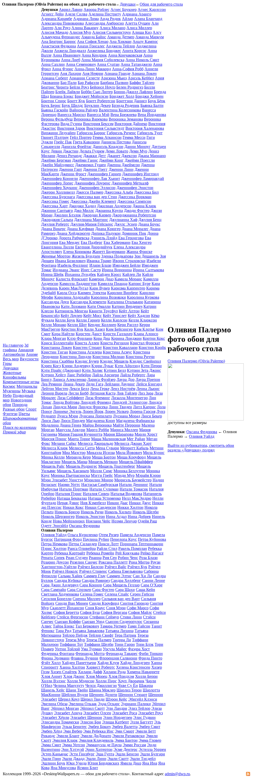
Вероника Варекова (91, 119)
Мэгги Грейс (102, 475)
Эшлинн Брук (53, 763)
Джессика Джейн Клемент (93, 201)
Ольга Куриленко (83, 535)
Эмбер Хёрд (51, 731)
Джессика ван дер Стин (96, 197)
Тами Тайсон (138, 626)
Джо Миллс (84, 210)
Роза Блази (148, 557)
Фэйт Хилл (51, 663)
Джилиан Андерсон (114, 206)
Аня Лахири (70, 73)
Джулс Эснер (125, 224)
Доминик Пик (134, 233)
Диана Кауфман (80, 229)
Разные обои (14, 409)
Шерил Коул (68, 699)
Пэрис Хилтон (54, 548)
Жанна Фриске (139, 251)
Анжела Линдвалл (70, 50)
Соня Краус (95, 608)
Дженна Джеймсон (123, 165)
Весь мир (11, 359)
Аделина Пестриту (104, 14)
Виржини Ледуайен (58, 133)
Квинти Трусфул (103, 311)
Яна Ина (149, 763)
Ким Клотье (144, 329)
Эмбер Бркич (99, 726)
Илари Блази (100, 265)
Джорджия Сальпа (57, 219)
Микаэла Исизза (101, 452)
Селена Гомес (92, 594)
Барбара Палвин (114, 82)
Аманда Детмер (120, 37)
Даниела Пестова (116, 142)
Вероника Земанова (126, 119)
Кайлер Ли (131, 274)
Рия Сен (110, 557)
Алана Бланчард (148, 18)
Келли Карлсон (114, 320)
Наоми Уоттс (69, 484)
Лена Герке (99, 388)
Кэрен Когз (51, 366)
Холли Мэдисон (80, 681)
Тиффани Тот (71, 644)
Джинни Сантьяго (57, 210)
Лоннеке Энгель (67, 411)
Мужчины (12, 391)
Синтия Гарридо (134, 603)
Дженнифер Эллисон (97, 187)
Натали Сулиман (104, 489)
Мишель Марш (74, 462)
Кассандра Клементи (88, 302)
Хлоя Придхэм (121, 676)
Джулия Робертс (55, 224)
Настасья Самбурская (99, 484)
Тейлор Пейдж (75, 635)
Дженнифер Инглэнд (140, 174)
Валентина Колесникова (120, 110)
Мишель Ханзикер (73, 471)
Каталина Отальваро (125, 302)
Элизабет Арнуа (68, 713)
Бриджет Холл (121, 96)
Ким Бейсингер (119, 329)
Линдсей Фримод (95, 402)
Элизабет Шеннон (86, 717)
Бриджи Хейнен (149, 96)
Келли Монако (53, 325)
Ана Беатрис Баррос (58, 41)
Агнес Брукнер (123, 9)
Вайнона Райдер (83, 110)
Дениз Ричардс (69, 156)
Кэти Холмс (92, 370)
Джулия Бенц (149, 219)
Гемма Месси (134, 137)
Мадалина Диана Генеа (61, 425)
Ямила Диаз (130, 763)
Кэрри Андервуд (76, 366)
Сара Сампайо (53, 589)
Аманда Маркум (149, 37)
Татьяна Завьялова (88, 631)
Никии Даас (117, 503)
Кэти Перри (151, 366)
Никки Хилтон (130, 507)
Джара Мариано (152, 156)
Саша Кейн (145, 589)
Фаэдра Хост (139, 649)
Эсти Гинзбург (82, 754)
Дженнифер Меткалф (130, 183)
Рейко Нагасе (152, 553)
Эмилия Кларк (65, 740)
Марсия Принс (54, 439)
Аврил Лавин (71, 9)
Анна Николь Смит (142, 60)
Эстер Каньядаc (54, 754)
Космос (9, 386)
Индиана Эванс (66, 270)
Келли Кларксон (142, 320)
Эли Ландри (116, 708)
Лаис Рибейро (79, 375)
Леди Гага (94, 384)
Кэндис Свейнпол (145, 361)
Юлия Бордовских (103, 763)
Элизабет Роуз (150, 713)
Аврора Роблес (96, 9)
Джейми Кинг (111, 160)
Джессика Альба (118, 192)
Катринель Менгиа (71, 311)
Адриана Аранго (136, 14)
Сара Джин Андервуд (59, 585)
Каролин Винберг (122, 293)
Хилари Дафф (90, 672)
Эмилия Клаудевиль (96, 740)
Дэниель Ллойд (103, 238)
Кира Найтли (63, 334)
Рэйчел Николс (65, 571)
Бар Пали (68, 82)
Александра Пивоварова (62, 23)
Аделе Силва (76, 14)
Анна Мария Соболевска (102, 60)
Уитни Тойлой (67, 649)
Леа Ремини (51, 384)
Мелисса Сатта (82, 448)
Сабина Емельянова (125, 571)
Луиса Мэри (67, 416)
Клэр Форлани (79, 338)
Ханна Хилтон (72, 667)
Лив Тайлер (127, 393)
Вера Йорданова (152, 114)
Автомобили (14, 354)
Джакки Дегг (94, 156)
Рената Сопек (53, 557)
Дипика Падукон (106, 233)
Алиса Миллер (139, 28)
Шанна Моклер (102, 690)
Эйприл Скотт (92, 708)
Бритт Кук (76, 101)
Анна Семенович (81, 64)
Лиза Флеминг (97, 398)
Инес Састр (91, 270)
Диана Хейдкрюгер (73, 233)
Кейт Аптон (129, 311)
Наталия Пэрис (68, 494)
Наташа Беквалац (72, 498)
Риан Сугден (77, 557)
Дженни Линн (121, 169)
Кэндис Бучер (87, 361)
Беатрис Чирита (55, 87)
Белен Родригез (129, 87)
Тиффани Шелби (98, 644)
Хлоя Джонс (74, 676)
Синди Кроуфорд (104, 603)
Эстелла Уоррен (152, 749)
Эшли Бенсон (127, 754)
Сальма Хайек (70, 576)
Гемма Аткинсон (107, 137)
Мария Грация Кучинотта (80, 434)
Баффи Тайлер (141, 82)
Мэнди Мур (124, 475)
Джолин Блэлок (67, 215)
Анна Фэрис (62, 69)
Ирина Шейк (52, 274)
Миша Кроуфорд (131, 457)
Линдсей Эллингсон (130, 402)
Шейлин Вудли (74, 694)
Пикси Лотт (108, 544)
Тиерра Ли (121, 640)
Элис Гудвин (144, 717)
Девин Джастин (64, 151)
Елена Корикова (77, 251)
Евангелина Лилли (57, 247)
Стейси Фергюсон (72, 617)
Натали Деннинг (133, 484)
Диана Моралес (135, 229)
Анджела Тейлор (120, 46)
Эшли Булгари (152, 754)
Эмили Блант (67, 736)
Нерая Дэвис (68, 503)
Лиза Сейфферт (70, 398)
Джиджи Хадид (82, 206)
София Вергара (114, 612)
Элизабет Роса (124, 713)
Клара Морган (53, 338)
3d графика (15, 347)
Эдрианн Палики (136, 704)
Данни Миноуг (137, 146)
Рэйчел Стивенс (93, 571)
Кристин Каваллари (120, 347)
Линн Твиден (120, 407)
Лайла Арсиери (105, 375)
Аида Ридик (110, 18)
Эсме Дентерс (125, 749)
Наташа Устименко (104, 498)
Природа (19, 404)
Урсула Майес (115, 649)
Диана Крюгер (108, 229)
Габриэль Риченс (121, 133)
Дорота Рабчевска (74, 238)
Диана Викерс (53, 229)
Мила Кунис (154, 452)
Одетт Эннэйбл (54, 525)
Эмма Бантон (126, 740)
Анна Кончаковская (125, 55)
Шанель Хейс (53, 690)
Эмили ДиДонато (95, 736)
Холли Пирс (106, 681)
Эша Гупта (105, 754)
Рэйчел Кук (137, 567)
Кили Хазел (94, 329)
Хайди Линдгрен (135, 663)
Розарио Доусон (55, 562)
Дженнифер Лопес (57, 183)
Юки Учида (76, 763)
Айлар (127, 18)
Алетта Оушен (137, 23)
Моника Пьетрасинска (70, 475)
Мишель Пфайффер (136, 462)
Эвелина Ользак (83, 704)
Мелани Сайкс (64, 443)
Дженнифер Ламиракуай (142, 178)
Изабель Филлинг (72, 265)
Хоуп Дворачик (131, 681)
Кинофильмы (14, 377)
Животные (12, 372)
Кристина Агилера (85, 352)
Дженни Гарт (70, 169)
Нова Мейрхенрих (69, 521)
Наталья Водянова (126, 494)
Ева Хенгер (142, 242)
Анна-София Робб (127, 69)
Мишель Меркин (103, 462)
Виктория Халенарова (144, 128)
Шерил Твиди (92, 699)
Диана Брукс (149, 224)
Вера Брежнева (123, 114)
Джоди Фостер (137, 210)
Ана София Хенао (92, 41)
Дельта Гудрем (91, 151)
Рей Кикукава (127, 553)
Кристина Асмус (117, 352)
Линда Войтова (66, 402)
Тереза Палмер (98, 640)
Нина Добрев (139, 516)
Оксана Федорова (84, 525)
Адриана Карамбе (56, 18)
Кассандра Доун (55, 302)
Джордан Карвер (96, 215)
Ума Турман (91, 649)
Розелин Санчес (84, 562)
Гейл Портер (81, 137)
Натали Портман (73, 489)
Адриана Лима (86, 18)
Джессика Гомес (55, 201)
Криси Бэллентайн (57, 343)
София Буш (90, 612)
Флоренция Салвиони (118, 658)
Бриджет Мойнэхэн (91, 96)
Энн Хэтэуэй (72, 749)
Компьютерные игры (21, 382)
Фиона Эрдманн (55, 658)
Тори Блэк (145, 644)
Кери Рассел (127, 325)
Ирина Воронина (117, 270)
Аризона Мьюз (114, 78)
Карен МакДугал (73, 288)
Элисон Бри (90, 722)
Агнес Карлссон (152, 9)
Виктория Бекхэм (98, 124)
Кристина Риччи (140, 356)
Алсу (157, 32)
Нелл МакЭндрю (136, 498)
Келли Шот (77, 325)
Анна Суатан (108, 64)
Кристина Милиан (108, 356)
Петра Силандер (83, 544)
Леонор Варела (54, 393)
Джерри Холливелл (58, 192)
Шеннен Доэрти (103, 694)
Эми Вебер (72, 731)
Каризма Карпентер (128, 288)
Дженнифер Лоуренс (92, 183)
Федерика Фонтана (57, 653)
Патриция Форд (68, 539)
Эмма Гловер (150, 740)
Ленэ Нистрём (122, 388)
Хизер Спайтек (64, 672)
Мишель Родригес (81, 466)
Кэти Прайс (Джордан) (61, 370)
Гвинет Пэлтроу (55, 137)
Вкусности (29, 359)
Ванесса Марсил (71, 114)
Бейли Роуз (79, 87)
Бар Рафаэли (88, 82)
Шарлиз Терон (129, 690)
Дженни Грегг (95, 169)
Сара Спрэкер (79, 589)
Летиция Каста (103, 393)
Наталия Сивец (96, 494)
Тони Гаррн (125, 644)
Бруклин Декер (97, 105)
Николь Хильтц (118, 512)
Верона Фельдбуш (57, 119)
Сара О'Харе (151, 585)
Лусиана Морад (126, 416)
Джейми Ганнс (85, 160)
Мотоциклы (27, 386)
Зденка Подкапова (117, 256)
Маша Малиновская (108, 439)
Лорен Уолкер (117, 411)
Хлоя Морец (96, 676)
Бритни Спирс (53, 101)
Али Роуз (62, 28)
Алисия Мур (80, 32)
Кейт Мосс (92, 315)
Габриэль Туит (149, 133)
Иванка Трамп (99, 261)
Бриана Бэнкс (62, 96)
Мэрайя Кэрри (148, 475)
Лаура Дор (126, 379)
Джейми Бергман (56, 160)
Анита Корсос (134, 50)
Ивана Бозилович (70, 261)
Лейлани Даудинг (119, 384)
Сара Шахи (125, 589)
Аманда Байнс (93, 37)
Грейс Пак (63, 142)
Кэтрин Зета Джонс (144, 370)
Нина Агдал (116, 516)
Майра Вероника (97, 425)
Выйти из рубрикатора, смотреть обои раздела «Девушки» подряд (201, 447)
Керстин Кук (72, 329)
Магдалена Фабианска (135, 420)
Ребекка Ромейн (100, 553)
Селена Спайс (117, 594)
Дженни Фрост (73, 174)
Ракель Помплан (132, 548)
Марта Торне (79, 439)
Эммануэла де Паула (104, 745)
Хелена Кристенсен (133, 667)
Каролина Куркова (143, 297)
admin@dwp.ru (177, 774)
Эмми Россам (134, 745)
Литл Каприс (144, 407)
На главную (13, 345)
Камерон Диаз (101, 279)
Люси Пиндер (73, 420)
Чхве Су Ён (128, 685)
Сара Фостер (103, 589)
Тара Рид (63, 631)
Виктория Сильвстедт (105, 128)
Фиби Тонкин (151, 653)
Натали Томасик (134, 489)
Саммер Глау (95, 576)
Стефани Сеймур (104, 617)
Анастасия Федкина (58, 46)
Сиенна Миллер (87, 599)
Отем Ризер (109, 535)
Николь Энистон (90, 516)
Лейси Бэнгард (149, 384)
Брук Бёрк (156, 101)
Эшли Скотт (118, 758)
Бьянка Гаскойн (54, 110)
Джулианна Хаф (123, 219)
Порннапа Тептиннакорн (141, 544)
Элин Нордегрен (117, 717)
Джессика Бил (146, 192)
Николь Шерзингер (58, 516)
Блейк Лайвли (67, 92)
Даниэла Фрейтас (76, 146)
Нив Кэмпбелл (93, 503)
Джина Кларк (144, 206)
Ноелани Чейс (98, 521)
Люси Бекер (151, 416)
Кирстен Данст (89, 334)
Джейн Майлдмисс (57, 165)
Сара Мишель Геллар (121, 585)
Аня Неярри (92, 73)
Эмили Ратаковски (128, 736)
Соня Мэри (116, 608)
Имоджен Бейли (126, 265)
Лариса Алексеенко (69, 379)
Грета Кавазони (86, 142)
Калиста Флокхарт (72, 279)
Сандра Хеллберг (126, 580)
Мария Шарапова (118, 434)
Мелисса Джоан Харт (133, 443)
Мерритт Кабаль (134, 448)
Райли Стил (107, 548)
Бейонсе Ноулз (102, 87)
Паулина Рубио (96, 539)
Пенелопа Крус (123, 539)
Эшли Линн (96, 758)
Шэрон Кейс (116, 699)
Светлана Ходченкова (60, 594)
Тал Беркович (87, 626)
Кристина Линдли (75, 356)
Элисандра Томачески (60, 722)
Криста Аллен (87, 343)
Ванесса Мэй (98, 114)
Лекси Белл (79, 388)
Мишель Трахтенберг (116, 466)
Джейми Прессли (140, 160)
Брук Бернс (51, 105)
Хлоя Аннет (51, 676)
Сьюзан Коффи (68, 621)
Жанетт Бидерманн (108, 251)
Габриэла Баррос (91, 133)
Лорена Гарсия (142, 411)
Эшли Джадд (73, 758)
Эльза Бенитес (74, 726)
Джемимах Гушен (90, 165)
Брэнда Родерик (125, 105)
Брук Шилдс (72, 105)
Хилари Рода (114, 672)
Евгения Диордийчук (93, 247)
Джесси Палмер (89, 192)
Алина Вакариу (85, 28)
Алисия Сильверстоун (111, 32)
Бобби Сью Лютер (97, 92)
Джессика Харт (54, 206)
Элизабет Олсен (97, 713)
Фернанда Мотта (90, 653)
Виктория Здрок (71, 128)
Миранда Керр (78, 457)
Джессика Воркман (135, 197)
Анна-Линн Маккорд (92, 69)
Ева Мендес (69, 242)
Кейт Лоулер (71, 315)
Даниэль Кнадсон (108, 146)
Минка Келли (53, 457)
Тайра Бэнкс (63, 626)
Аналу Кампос (145, 41)
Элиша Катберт (115, 722)
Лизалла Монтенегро (129, 398)
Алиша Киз (142, 32)
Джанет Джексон (122, 156)
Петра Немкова (54, 544)
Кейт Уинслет (115, 315)
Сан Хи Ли (142, 576)
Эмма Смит (51, 745)
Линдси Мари (65, 407)
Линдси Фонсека (93, 407)
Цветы (24, 414)
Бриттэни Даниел (131, 101)
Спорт (31, 409)
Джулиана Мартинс (91, 219)
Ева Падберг (92, 242)
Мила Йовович (129, 452)
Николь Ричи (92, 512)
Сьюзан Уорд (93, 621)
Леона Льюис (148, 388)
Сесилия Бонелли (56, 599)
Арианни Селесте (84, 78)
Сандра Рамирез (96, 580)
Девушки (128, 4)
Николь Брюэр (67, 512)
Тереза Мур (75, 640)
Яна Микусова (63, 768)
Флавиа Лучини (84, 658)
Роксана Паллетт (113, 562)
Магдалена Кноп (100, 420)
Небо (7, 395)
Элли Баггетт (141, 722)
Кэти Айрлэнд (127, 366)
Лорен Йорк (93, 411)
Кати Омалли (99, 306)
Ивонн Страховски (128, 261)
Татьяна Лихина (119, 631)
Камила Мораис (128, 279)
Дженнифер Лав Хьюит (99, 178)
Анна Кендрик (94, 55)
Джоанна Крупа (109, 210)
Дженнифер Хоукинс (59, 187)
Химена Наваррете (143, 672)
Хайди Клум (108, 663)
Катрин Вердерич (127, 306)
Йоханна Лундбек (80, 274)
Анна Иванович (66, 55)
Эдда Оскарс (109, 704)
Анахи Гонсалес (91, 46)
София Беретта (66, 612)
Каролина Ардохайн (72, 297)
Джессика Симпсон (134, 201)
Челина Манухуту (68, 685)
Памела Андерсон (135, 535)
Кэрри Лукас (102, 366)
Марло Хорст (146, 434)
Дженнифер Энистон (135, 187)
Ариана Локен (144, 73)
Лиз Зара (145, 393)
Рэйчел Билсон (91, 567)
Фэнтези (10, 414)
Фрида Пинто (150, 658)
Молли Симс (101, 471)
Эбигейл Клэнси (142, 699)
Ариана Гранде (117, 73)
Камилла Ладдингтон (78, 283)
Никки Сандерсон (100, 507)
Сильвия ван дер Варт (121, 599)
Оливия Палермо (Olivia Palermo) (196, 361)
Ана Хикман (120, 41)
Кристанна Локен (56, 347)
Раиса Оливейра (82, 548)
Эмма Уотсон (73, 745)
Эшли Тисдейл (143, 758)
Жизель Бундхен (86, 256)
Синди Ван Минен (71, 603)
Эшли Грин (51, 758)
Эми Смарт (124, 731)
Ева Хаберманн (117, 242)
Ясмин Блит (87, 768)
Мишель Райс (53, 466)
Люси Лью (50, 420)
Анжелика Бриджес (104, 50)
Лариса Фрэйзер (101, 379)
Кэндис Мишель (114, 361)
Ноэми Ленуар (124, 521)
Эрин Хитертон (98, 749)
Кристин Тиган (54, 352)
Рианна (95, 557)
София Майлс (140, 612)
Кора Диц (101, 338)
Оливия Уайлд (54, 535)
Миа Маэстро (74, 452)
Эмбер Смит (149, 726)
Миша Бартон (104, 457)
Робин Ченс (128, 557)
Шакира (146, 685)
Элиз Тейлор (139, 708)
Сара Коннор (90, 585)
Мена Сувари (107, 448)
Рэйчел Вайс (115, 567)
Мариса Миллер (124, 430)
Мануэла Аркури (70, 430)
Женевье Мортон (56, 256)
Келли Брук (65, 320)
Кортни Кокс (154, 338)
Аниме (32, 354)
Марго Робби (97, 430)
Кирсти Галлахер (118, 334)
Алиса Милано (112, 28)
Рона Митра (139, 562)
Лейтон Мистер (54, 388)
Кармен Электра (92, 293)
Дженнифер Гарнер (104, 174)
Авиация (26, 350)
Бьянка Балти (152, 105)
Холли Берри (146, 676)
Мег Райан (136, 439)
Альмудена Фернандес (60, 37)
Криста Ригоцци (114, 343)
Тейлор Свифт (101, 635)
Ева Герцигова (131, 238)
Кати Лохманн (73, 306)
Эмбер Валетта (125, 726)
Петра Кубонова (152, 539)
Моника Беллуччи (129, 471)
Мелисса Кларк (54, 448)
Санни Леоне (153, 580)
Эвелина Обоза (54, 704)
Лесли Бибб (78, 393)
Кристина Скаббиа (57, 361)
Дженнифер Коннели (59, 178)
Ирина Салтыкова (148, 270)
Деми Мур (138, 151)
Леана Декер (74, 384)
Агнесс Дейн (52, 14)
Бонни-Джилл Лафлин (133, 92)
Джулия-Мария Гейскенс (91, 224)
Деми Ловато (116, 151)
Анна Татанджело (136, 64)
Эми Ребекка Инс (98, 731)
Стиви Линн (131, 617)
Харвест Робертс (100, 667)
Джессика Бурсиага (58, 197)
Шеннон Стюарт (132, 694)
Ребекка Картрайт (69, 553)
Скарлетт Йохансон (67, 608)
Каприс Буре (139, 283)
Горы (7, 363)
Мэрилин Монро (98, 480)
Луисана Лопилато (95, 416)
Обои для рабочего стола (161, 4)
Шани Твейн (77, 690)
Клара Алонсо (146, 334)
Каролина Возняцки (108, 297)
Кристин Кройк (152, 347)
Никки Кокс (73, 507)
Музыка (28, 391)
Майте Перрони (126, 425)
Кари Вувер (99, 288)
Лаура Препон (148, 379)
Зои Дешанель (146, 256)
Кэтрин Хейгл (53, 375)
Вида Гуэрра (71, 124)
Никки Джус (140, 503)
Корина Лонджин (126, 338)
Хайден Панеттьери (79, 663)
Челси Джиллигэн (101, 685)
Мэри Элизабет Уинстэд (62, 480)
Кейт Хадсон (139, 315)
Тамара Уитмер (113, 626)
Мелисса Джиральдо (95, 443)
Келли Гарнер (88, 320)
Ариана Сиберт (54, 78)
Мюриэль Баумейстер (133, 480)
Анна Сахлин (53, 64)
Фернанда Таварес (122, 653)
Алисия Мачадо (54, 32)
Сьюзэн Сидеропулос (123, 621)
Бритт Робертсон (100, 101)
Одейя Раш (147, 521)
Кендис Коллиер (102, 325)
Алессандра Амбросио (104, 23)
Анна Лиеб (70, 60)
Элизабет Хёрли (55, 717)
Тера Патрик (125, 635)
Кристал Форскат (145, 343)
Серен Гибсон (142, 594)
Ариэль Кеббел (141, 78)
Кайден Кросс (109, 274)
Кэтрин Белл (115, 370)
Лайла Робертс (132, 375)
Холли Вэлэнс (53, 681)
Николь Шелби (146, 512)
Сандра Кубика (67, 580)
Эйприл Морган (65, 708)
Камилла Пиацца (112, 283)
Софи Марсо (138, 608)
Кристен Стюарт (87, 347)
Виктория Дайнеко (131, 124)
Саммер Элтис (119, 576)
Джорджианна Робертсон (134, 215)
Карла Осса (67, 293)
